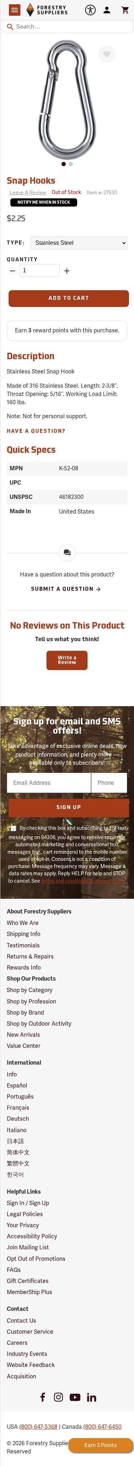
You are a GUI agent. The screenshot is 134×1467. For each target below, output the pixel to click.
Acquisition (21, 1376)
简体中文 (18, 1152)
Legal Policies (25, 1214)
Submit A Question (62, 589)
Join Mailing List (28, 1247)
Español (17, 1085)
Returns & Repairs (30, 956)
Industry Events (27, 1354)
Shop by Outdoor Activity (39, 1023)
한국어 (15, 1174)
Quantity (22, 260)
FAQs (14, 1270)
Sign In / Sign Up (28, 1203)
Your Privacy (23, 1225)
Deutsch (18, 1118)
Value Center (23, 1046)
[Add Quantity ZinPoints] (67, 271)
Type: (16, 243)
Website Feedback (31, 1365)
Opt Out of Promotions (36, 1259)
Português (20, 1096)
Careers (17, 1343)
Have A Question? (36, 431)
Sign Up (68, 808)
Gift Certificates (28, 1281)
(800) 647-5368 (38, 1427)
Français (18, 1107)
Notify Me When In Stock (44, 203)
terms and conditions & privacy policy (83, 881)
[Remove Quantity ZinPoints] (12, 271)
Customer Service (30, 1331)
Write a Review (67, 660)
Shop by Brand (25, 1012)
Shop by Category (30, 990)
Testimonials (23, 945)
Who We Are (23, 923)
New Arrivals (23, 1035)
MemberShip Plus (29, 1292)
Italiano (16, 1130)
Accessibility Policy (32, 1236)
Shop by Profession (31, 1001)
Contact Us (21, 1320)
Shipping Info (23, 934)
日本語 (15, 1141)
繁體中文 (18, 1163)
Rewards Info (24, 967)
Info (12, 1074)
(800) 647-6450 (102, 1427)
